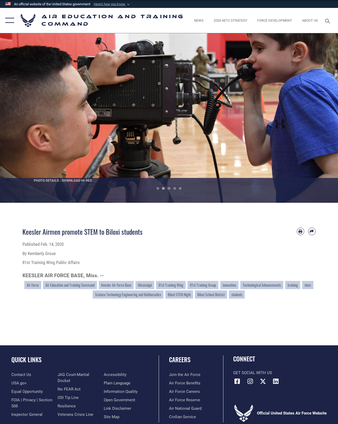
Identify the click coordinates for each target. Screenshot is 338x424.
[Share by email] (312, 231)
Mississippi (145, 285)
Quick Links (26, 359)
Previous (17, 118)
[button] (112, 4)
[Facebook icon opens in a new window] (237, 381)
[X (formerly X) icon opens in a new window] (263, 381)
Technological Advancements (262, 285)
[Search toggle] (328, 20)
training (293, 285)
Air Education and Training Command (70, 285)
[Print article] (300, 231)
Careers (179, 359)
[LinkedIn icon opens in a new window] (276, 381)
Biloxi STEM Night (179, 294)
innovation (229, 285)
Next (321, 118)
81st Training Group (203, 285)
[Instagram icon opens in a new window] (250, 381)
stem (307, 285)
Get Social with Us (252, 372)
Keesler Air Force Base (116, 285)
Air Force (33, 285)
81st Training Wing (170, 285)
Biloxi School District (211, 294)
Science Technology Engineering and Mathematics (128, 294)
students (236, 294)
